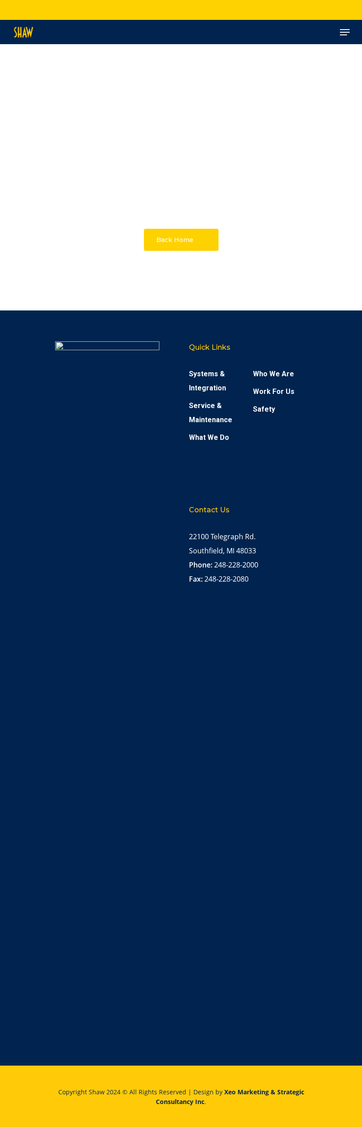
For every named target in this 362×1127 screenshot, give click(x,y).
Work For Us (273, 391)
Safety (264, 409)
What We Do (209, 437)
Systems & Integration (207, 381)
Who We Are (273, 374)
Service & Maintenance (210, 412)
